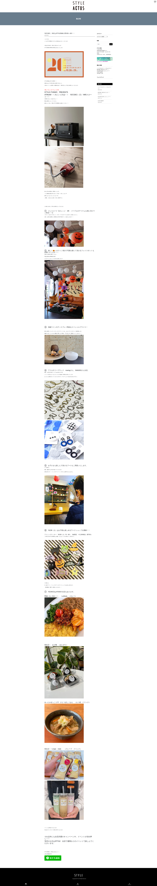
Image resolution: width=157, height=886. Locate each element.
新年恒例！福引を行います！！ (103, 69)
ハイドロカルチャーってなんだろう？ (104, 68)
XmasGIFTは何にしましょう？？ (103, 70)
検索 (98, 40)
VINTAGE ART (100, 73)
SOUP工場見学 (100, 72)
